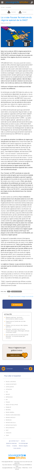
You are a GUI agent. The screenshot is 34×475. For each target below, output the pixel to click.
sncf (9, 291)
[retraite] (17, 2)
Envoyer (24, 12)
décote (8, 394)
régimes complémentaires (13, 415)
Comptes (14, 445)
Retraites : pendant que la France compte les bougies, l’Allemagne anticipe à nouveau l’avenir (17, 331)
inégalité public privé (12, 404)
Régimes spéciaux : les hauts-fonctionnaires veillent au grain (14, 318)
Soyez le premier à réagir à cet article (21, 296)
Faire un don (15, 355)
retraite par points (11, 425)
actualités (8, 7)
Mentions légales (23, 445)
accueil (2, 7)
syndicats (8, 432)
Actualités (8, 314)
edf (7, 399)
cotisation (9, 389)
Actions (23, 441)
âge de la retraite (11, 381)
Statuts (8, 445)
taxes (7, 435)
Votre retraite (17, 448)
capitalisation (10, 386)
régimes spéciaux (16, 291)
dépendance (9, 397)
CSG (7, 391)
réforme (8, 409)
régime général (10, 412)
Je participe (17, 305)
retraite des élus (11, 422)
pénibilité (8, 407)
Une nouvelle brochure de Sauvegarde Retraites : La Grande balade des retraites (17, 336)
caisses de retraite (11, 384)
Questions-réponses (11, 443)
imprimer (13, 12)
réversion (8, 420)
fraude (8, 402)
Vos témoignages (23, 443)
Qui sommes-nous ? (14, 441)
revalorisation (10, 427)
